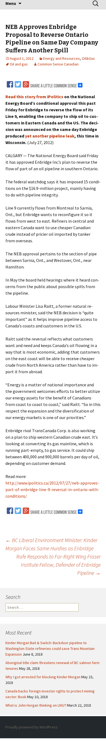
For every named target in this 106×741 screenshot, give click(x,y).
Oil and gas (19, 64)
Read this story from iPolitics (34, 96)
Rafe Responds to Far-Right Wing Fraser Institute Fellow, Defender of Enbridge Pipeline (58, 564)
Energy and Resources (61, 58)
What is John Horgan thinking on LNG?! (35, 705)
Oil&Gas (88, 58)
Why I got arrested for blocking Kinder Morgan (42, 676)
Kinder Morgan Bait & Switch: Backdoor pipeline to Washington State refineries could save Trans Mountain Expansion (50, 648)
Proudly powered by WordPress (31, 727)
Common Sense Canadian (58, 64)
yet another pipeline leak (49, 136)
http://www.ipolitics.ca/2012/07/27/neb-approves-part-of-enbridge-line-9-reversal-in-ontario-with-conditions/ (52, 489)
